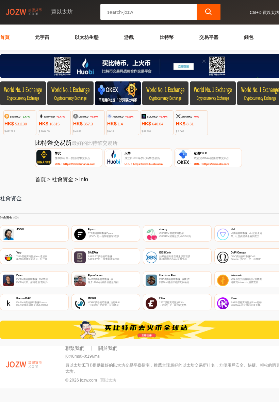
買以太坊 (108, 380)
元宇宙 (42, 37)
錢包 (248, 37)
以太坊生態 (87, 37)
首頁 (5, 37)
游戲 (129, 37)
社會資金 (62, 179)
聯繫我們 (74, 348)
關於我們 (107, 348)
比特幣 (167, 37)
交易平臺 (208, 37)
